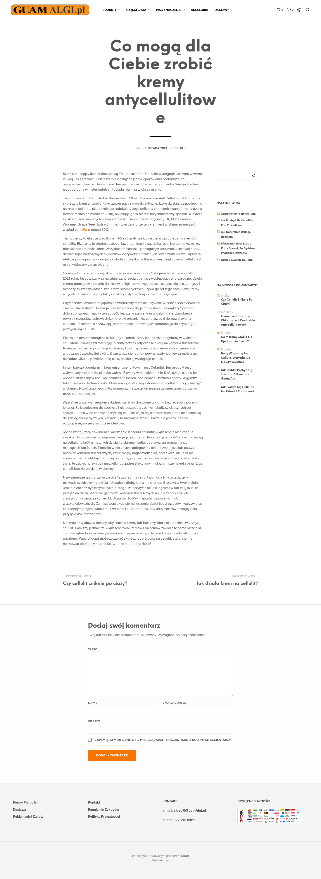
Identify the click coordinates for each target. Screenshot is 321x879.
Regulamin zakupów (103, 809)
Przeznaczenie (168, 10)
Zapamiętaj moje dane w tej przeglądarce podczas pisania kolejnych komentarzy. (163, 740)
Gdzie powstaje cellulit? (237, 260)
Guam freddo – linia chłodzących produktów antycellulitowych (238, 320)
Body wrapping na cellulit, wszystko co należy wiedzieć (235, 358)
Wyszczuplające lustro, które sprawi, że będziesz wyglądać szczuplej (238, 248)
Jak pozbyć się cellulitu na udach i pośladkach (238, 389)
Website (94, 721)
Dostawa (19, 809)
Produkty (108, 10)
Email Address (174, 703)
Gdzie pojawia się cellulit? (238, 213)
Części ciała (136, 10)
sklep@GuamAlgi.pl (190, 810)
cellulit (179, 148)
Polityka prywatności (104, 816)
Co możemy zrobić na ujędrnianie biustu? (236, 339)
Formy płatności (25, 802)
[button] (279, 10)
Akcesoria (199, 10)
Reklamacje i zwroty (28, 816)
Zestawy (222, 10)
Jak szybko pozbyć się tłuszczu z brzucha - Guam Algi (236, 374)
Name (92, 703)
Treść (92, 649)
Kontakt (94, 802)
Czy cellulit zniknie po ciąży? (236, 302)
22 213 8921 (185, 820)
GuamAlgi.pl (160, 860)
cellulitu (81, 229)
